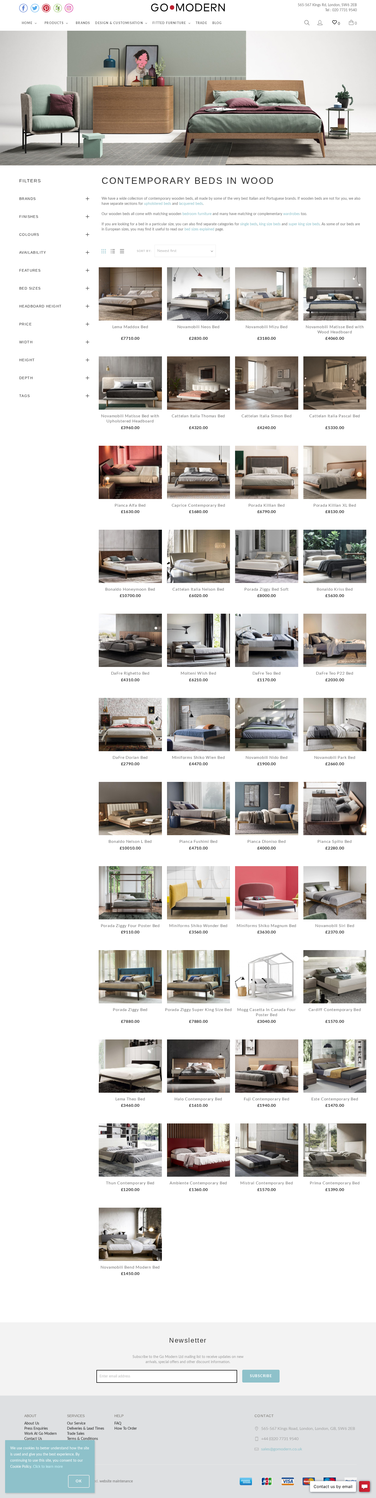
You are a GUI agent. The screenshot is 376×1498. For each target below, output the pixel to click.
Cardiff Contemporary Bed (334, 1010)
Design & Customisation (119, 23)
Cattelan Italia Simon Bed (266, 416)
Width (26, 342)
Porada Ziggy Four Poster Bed (130, 926)
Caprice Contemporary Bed (198, 505)
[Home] (188, 8)
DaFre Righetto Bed (130, 673)
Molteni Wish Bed (198, 673)
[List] (113, 251)
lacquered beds (191, 204)
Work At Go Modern (40, 1434)
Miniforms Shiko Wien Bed (198, 758)
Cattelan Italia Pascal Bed (334, 416)
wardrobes (291, 214)
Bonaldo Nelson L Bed (130, 842)
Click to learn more (48, 1467)
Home (28, 23)
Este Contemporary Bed (334, 1099)
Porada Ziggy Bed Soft (266, 589)
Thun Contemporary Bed (130, 1183)
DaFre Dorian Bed (130, 758)
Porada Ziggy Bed (130, 1010)
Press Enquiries (36, 1428)
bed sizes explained (199, 229)
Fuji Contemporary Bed (267, 1099)
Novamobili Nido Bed (266, 758)
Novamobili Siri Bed (334, 926)
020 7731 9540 (344, 10)
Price (25, 324)
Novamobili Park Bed (335, 758)
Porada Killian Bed (266, 505)
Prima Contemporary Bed (335, 1183)
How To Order (125, 1428)
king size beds (270, 224)
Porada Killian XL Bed (334, 505)
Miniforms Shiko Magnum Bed (266, 926)
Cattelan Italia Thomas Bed (198, 416)
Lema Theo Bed (130, 1099)
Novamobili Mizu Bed (267, 327)
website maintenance (116, 1481)
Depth (26, 378)
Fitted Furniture (169, 23)
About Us (31, 1423)
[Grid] (104, 251)
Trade (201, 23)
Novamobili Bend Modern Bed (130, 1267)
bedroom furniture (197, 214)
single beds (248, 224)
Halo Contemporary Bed (198, 1099)
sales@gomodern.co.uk (281, 1449)
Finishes (28, 217)
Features (30, 270)
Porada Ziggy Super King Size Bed (198, 1010)
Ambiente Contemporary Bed (198, 1183)
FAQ (117, 1423)
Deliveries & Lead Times (85, 1428)
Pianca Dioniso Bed (266, 842)
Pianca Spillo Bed (334, 842)
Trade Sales (75, 1434)
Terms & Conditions (82, 1439)
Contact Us (33, 1439)
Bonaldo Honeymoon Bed (130, 589)
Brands (83, 23)
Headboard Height (40, 306)
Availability (32, 252)
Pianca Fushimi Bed (198, 842)
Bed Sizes (30, 288)
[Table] (122, 251)
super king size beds (304, 224)
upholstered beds (157, 204)
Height (27, 360)
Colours (29, 234)
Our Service (76, 1423)
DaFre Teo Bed (266, 673)
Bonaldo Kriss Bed (335, 589)
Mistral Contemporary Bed (266, 1183)
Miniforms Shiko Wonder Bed (198, 926)
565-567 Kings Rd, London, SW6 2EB (327, 5)
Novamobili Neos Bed (198, 327)
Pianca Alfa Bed (130, 505)
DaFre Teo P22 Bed (334, 673)
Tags (24, 396)
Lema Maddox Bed (130, 327)
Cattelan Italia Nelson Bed (198, 589)
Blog (217, 23)
